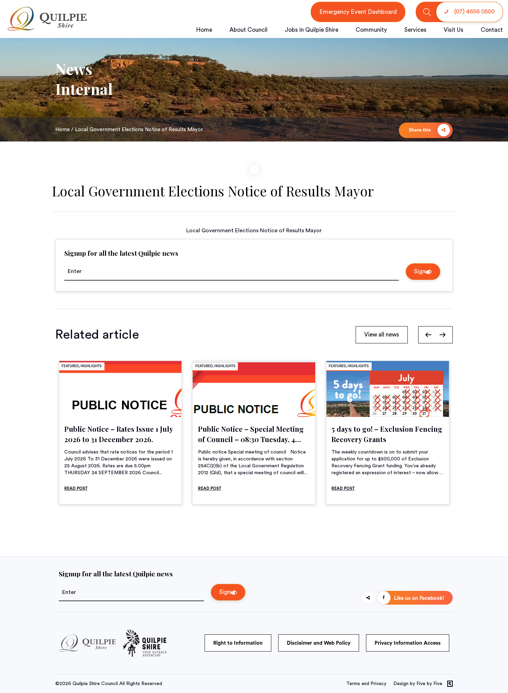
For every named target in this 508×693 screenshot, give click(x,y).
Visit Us (453, 30)
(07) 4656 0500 (474, 11)
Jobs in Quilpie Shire (311, 30)
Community (371, 30)
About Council (248, 30)
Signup (423, 271)
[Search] (427, 12)
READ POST (75, 488)
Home (204, 30)
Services (415, 30)
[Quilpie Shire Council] (46, 29)
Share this (420, 130)
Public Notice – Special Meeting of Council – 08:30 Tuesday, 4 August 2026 (251, 439)
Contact (492, 30)
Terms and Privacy (366, 683)
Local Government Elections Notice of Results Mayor (254, 230)
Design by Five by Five (417, 683)
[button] (428, 335)
